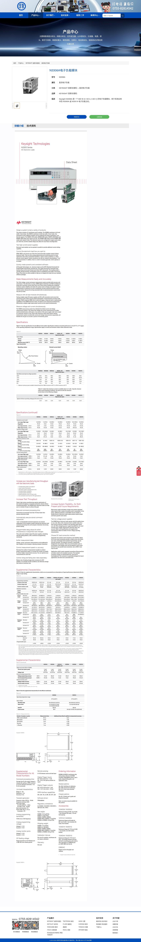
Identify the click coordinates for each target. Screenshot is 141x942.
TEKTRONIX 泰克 (68, 921)
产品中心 (35, 15)
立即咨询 (99, 117)
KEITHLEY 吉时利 (52, 924)
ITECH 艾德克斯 (52, 930)
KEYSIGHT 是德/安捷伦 (33, 63)
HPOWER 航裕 (83, 930)
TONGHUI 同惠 (83, 927)
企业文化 (115, 927)
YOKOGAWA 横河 (52, 927)
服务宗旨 (99, 921)
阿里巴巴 (76, 117)
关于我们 (50, 15)
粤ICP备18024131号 (81, 940)
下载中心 (99, 927)
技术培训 (104, 921)
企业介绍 (115, 921)
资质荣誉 (115, 930)
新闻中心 (94, 15)
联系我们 (115, 933)
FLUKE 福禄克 (67, 924)
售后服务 (104, 924)
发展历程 (115, 924)
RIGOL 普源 (66, 930)
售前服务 (99, 924)
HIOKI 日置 (82, 921)
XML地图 (89, 940)
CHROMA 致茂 (83, 924)
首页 (21, 15)
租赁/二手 (80, 15)
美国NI (65, 927)
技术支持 (65, 15)
